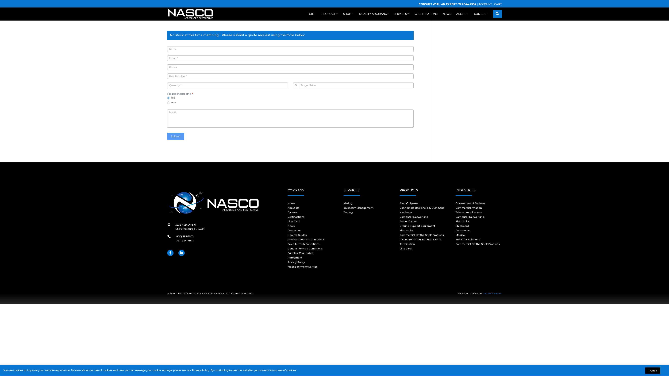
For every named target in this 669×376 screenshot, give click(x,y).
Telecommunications (469, 212)
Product (328, 13)
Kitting (348, 203)
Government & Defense (471, 203)
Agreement (295, 257)
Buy (173, 102)
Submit (175, 136)
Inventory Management (359, 207)
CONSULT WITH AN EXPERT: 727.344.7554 (447, 4)
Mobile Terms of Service (303, 266)
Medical (460, 235)
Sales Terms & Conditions (303, 244)
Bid (173, 97)
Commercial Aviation (469, 207)
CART (498, 4)
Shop (347, 13)
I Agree (653, 370)
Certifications (426, 13)
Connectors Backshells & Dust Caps (422, 207)
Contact (480, 13)
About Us (293, 207)
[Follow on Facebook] (170, 253)
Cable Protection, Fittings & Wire (420, 239)
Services (400, 13)
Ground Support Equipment (417, 226)
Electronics (407, 230)
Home (312, 13)
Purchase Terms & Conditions (306, 239)
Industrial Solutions (468, 239)
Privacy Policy (200, 370)
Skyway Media (492, 293)
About (461, 13)
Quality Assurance (374, 13)
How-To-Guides (297, 235)
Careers (292, 212)
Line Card (294, 221)
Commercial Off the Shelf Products (422, 235)
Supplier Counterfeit (300, 253)
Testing (348, 212)
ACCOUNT (485, 4)
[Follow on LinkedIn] (181, 253)
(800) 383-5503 (184, 236)
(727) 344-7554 (184, 240)
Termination (407, 244)
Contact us (294, 230)
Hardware (406, 212)
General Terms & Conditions (305, 248)
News (447, 13)
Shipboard (462, 226)
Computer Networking (414, 216)
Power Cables (408, 221)
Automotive (463, 230)
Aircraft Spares (409, 203)
